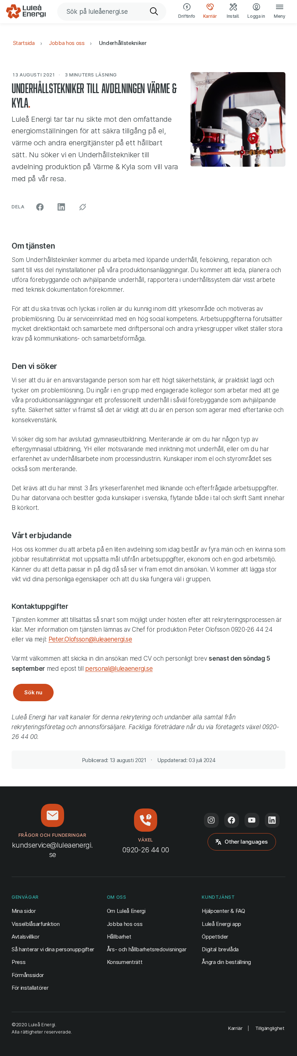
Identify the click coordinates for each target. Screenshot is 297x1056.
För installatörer (30, 987)
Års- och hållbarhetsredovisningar (147, 949)
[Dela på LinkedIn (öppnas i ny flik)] (61, 207)
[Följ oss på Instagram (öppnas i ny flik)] (211, 820)
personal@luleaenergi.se (118, 668)
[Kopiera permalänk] (83, 207)
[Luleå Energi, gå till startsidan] (26, 11)
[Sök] (154, 11)
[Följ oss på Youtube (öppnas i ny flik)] (251, 820)
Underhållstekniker (123, 43)
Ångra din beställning (226, 961)
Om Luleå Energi (126, 910)
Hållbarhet (119, 936)
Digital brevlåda (220, 949)
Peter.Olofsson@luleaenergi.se (90, 639)
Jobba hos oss (67, 43)
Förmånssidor (28, 975)
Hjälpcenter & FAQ (223, 910)
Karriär (235, 1028)
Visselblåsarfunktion (35, 923)
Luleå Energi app (221, 923)
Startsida (24, 43)
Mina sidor (24, 910)
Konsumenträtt (125, 962)
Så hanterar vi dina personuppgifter (53, 949)
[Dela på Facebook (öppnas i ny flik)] (40, 207)
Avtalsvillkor (25, 936)
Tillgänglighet (269, 1028)
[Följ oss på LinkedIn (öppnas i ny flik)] (272, 820)
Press (18, 962)
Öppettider (215, 936)
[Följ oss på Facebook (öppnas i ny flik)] (231, 820)
